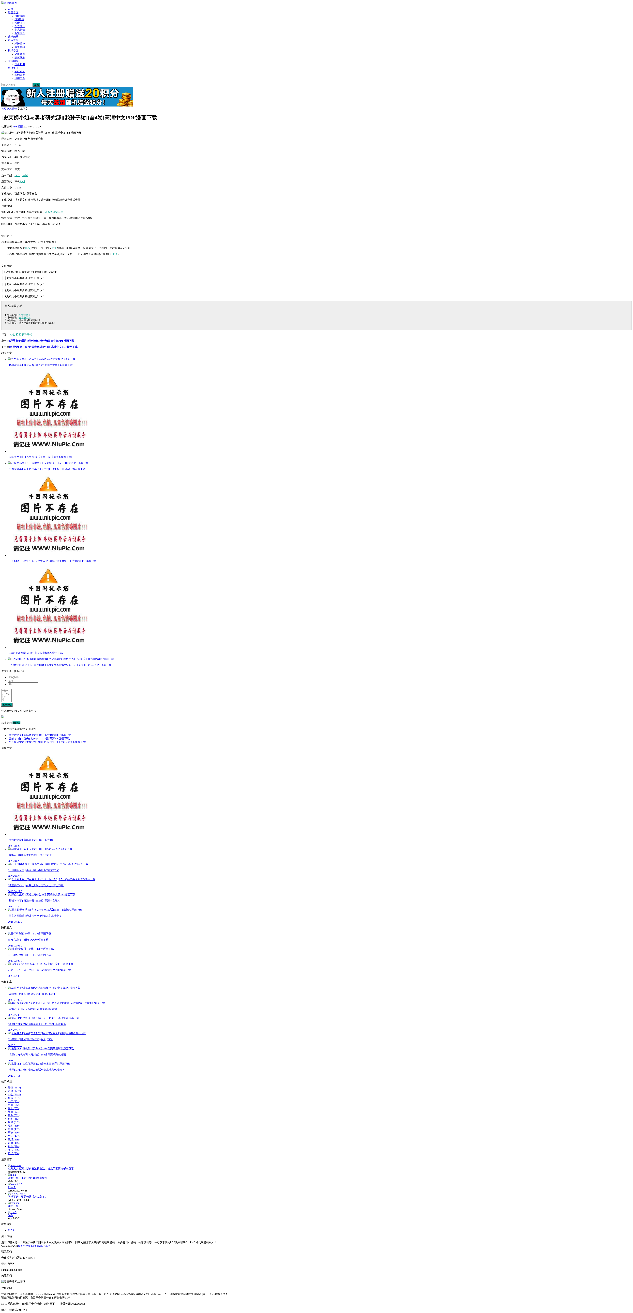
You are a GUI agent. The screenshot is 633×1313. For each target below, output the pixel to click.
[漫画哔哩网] (9, 2)
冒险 (14, 1091)
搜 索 (36, 84)
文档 (22, 181)
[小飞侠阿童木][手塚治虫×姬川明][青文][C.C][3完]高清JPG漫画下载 (47, 742)
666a (10, 1215)
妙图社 (12, 1230)
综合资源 (13, 67)
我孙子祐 (27, 334)
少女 (17, 175)
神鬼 (13, 1143)
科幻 (13, 1118)
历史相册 (20, 64)
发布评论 (7, 704)
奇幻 (13, 1153)
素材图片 (20, 71)
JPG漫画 (19, 19)
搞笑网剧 (20, 57)
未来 (54, 248)
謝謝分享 (13, 1206)
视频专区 (13, 50)
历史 (13, 1132)
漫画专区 (13, 12)
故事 (13, 1111)
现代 (27, 248)
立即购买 (47, 212)
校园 (25, 175)
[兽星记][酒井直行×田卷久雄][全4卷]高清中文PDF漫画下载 (43, 346)
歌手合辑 (20, 47)
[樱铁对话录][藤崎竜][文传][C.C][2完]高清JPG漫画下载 (39, 735)
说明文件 (20, 78)
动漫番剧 (20, 54)
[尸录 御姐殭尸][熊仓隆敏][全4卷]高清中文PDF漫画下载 (41, 340)
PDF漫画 (20, 16)
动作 (13, 1146)
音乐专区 (13, 40)
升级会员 (58, 212)
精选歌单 (20, 43)
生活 (114, 254)
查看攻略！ (24, 314)
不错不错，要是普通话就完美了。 (27, 1196)
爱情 (14, 1087)
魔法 (13, 1149)
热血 (13, 1104)
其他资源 (20, 74)
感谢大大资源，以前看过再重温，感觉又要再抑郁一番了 (41, 1168)
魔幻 (13, 1125)
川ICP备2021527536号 (39, 1246)
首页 (10, 9)
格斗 (13, 1115)
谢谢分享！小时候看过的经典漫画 (27, 1177)
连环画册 (13, 36)
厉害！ (12, 1187)
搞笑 (13, 1122)
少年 (13, 1101)
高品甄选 (20, 29)
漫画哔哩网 (23, 1246)
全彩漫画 (20, 26)
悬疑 (13, 1129)
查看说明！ (24, 317)
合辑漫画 (20, 33)
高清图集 (13, 61)
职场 (13, 1139)
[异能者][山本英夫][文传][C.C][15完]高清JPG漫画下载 (39, 738)
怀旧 (13, 1108)
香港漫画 (20, 22)
